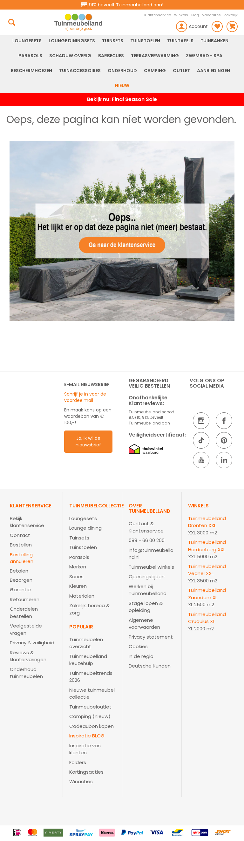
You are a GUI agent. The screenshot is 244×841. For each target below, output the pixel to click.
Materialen (81, 596)
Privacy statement (151, 637)
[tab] (33, 591)
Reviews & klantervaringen (28, 656)
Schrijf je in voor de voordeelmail (85, 397)
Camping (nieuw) (90, 716)
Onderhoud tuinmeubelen (26, 673)
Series (76, 576)
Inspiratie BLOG (87, 735)
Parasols (79, 557)
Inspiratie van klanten (85, 749)
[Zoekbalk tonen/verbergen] (11, 22)
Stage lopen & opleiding (146, 607)
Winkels (181, 14)
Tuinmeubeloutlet (90, 706)
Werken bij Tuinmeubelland (147, 590)
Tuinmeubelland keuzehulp (88, 660)
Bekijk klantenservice (27, 522)
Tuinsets (79, 537)
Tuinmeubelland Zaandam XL (207, 594)
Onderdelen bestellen (24, 613)
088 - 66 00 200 (147, 540)
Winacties (81, 781)
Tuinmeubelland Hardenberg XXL (207, 546)
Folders (77, 762)
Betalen (19, 570)
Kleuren (78, 586)
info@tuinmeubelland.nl (151, 554)
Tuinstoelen (83, 547)
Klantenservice (157, 14)
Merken (77, 566)
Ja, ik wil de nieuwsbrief (88, 441)
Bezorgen (21, 580)
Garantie (20, 589)
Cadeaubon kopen (91, 726)
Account (198, 26)
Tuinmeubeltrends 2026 (90, 677)
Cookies (138, 646)
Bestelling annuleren (21, 558)
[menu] (122, 63)
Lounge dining (85, 528)
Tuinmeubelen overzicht (86, 643)
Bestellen (21, 544)
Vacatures (211, 14)
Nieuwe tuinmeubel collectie (92, 694)
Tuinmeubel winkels (151, 567)
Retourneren (24, 599)
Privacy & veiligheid (32, 642)
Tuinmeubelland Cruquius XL (207, 618)
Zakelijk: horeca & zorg (89, 609)
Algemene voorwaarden (144, 624)
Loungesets (83, 518)
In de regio (141, 656)
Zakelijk (231, 14)
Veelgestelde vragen (26, 629)
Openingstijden (147, 576)
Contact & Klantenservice (146, 527)
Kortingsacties (86, 772)
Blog (195, 14)
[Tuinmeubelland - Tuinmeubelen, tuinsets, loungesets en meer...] (78, 22)
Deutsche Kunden (150, 665)
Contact (20, 535)
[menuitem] (27, 40)
